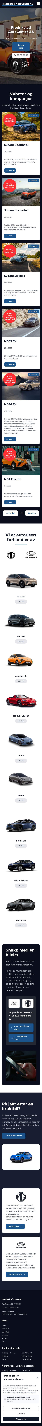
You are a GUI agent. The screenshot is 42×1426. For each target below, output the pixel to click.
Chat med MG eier (21, 1038)
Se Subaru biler (15, 1275)
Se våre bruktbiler (14, 1136)
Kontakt (5, 1335)
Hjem (4, 1325)
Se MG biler (14, 1226)
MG (3, 1342)
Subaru (4, 1338)
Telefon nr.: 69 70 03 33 (11, 1304)
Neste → (32, 513)
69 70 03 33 (22, 55)
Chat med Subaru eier (22, 1027)
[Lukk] (37, 1377)
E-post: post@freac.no (10, 1307)
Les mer (21, 601)
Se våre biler (21, 46)
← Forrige (10, 513)
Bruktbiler (5, 1329)
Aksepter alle (21, 1419)
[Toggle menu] (38, 3)
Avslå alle (21, 1414)
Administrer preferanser (21, 1408)
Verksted (5, 1332)
